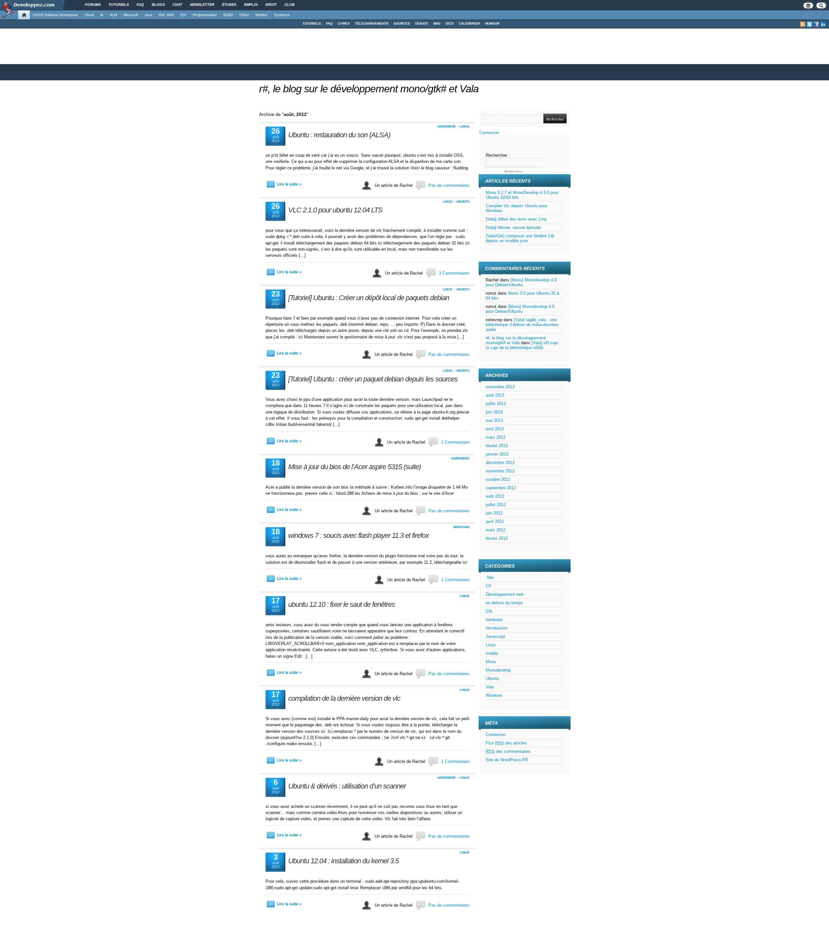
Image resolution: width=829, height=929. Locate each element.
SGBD (228, 15)
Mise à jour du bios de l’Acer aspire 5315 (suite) (354, 467)
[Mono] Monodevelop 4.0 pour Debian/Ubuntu (521, 282)
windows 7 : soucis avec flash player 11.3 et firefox (358, 535)
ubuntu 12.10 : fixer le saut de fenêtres (341, 604)
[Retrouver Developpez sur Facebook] (816, 24)
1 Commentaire (455, 442)
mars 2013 (495, 437)
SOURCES (402, 23)
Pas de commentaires (449, 185)
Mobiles (261, 15)
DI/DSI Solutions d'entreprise (55, 15)
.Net (490, 577)
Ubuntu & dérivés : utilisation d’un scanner (347, 786)
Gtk (489, 611)
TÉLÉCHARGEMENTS (372, 23)
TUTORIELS (311, 23)
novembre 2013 (500, 386)
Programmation (205, 15)
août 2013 (495, 395)
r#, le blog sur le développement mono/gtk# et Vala (369, 89)
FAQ (329, 23)
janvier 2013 (497, 454)
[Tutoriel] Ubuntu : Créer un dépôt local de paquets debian (368, 298)
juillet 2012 (496, 504)
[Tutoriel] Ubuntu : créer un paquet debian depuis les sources (373, 379)
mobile (492, 653)
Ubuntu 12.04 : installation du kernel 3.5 (343, 861)
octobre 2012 (498, 479)
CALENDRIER (469, 23)
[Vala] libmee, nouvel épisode (513, 227)
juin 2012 (494, 513)
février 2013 (497, 445)
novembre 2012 (500, 471)
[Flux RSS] (802, 24)
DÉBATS (421, 23)
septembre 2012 (501, 487)
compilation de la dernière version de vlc (344, 698)
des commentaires (508, 751)
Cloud (89, 15)
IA (101, 15)
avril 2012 (495, 521)
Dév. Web (166, 15)
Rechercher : (498, 155)
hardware (446, 126)
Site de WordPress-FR (507, 759)
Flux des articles (506, 743)
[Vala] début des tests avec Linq (516, 219)
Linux (465, 126)
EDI (183, 15)
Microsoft (130, 15)
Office (244, 15)
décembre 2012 (500, 462)
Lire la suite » (289, 184)
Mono (491, 661)
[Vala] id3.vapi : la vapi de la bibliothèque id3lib (523, 345)
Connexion (489, 132)
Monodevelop (498, 670)
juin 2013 (494, 412)
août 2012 (495, 496)
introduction (496, 628)
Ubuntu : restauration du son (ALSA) (339, 135)
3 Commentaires (454, 273)
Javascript (495, 636)
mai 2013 (494, 420)
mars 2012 (495, 529)
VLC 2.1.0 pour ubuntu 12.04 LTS (335, 210)
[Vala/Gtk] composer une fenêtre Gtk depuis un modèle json (520, 238)
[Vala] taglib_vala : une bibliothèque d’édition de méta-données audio (522, 324)
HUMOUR (492, 23)
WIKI (436, 23)
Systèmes (282, 15)
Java (148, 15)
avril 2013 (495, 428)
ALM (113, 15)
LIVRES (344, 23)
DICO (450, 23)
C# (488, 585)
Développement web (505, 594)
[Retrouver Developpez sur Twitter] (809, 24)
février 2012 (497, 538)
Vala (490, 687)
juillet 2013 (496, 403)
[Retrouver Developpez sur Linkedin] (823, 24)
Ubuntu (463, 201)
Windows (461, 527)
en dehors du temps (504, 602)
